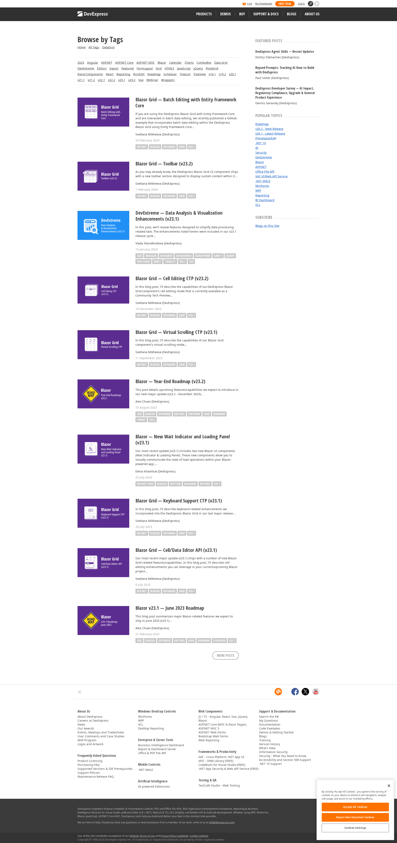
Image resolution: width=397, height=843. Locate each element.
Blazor (162, 63)
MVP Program (87, 740)
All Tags (93, 47)
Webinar (152, 80)
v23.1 (121, 80)
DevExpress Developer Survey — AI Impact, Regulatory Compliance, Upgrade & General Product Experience (285, 93)
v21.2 (91, 80)
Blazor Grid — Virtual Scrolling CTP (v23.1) (176, 332)
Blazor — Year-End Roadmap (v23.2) (170, 381)
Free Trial (285, 4)
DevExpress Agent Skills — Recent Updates (284, 51)
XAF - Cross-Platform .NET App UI (221, 757)
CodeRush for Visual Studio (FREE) (221, 765)
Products (204, 13)
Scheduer (170, 74)
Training (265, 740)
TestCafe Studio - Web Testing (219, 785)
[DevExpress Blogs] (278, 691)
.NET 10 (260, 143)
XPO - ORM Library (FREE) (215, 761)
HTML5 (169, 68)
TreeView (199, 74)
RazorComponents (90, 74)
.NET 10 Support (270, 764)
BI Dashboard (264, 200)
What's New (267, 748)
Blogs (291, 13)
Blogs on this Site (267, 226)
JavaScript (184, 68)
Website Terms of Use (142, 836)
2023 (81, 63)
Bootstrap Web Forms (213, 736)
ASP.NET (106, 63)
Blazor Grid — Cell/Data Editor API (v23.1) (176, 550)
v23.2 (131, 80)
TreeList (185, 74)
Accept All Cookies (355, 806)
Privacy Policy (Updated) (174, 836)
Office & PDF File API (152, 753)
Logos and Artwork (90, 744)
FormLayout (145, 68)
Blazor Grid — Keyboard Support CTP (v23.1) (178, 501)
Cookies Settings (355, 827)
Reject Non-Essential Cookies (355, 817)
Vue (140, 80)
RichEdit (139, 74)
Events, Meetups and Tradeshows (101, 732)
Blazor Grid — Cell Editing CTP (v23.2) (171, 278)
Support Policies (89, 773)
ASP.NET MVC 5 (208, 728)
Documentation (269, 724)
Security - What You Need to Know (282, 756)
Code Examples (269, 728)
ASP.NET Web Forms (212, 732)
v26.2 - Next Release (269, 129)
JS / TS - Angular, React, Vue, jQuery (223, 717)
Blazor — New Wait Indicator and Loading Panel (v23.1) (182, 440)
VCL (257, 205)
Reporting (123, 74)
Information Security (273, 752)
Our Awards (86, 728)
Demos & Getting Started (276, 732)
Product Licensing (90, 761)
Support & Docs (266, 13)
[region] (355, 810)
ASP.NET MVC (145, 63)
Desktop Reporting (151, 728)
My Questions (268, 720)
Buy (242, 13)
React (110, 74)
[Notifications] (316, 3)
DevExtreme (86, 68)
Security (261, 152)
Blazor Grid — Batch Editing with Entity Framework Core (185, 103)
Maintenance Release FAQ (96, 776)
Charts (189, 63)
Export (114, 68)
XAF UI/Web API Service (271, 176)
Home (82, 47)
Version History (269, 744)
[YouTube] (315, 691)
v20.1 (232, 74)
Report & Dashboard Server (157, 749)
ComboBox (204, 63)
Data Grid (220, 63)
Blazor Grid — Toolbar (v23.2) (164, 164)
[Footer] (80, 692)
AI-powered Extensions (154, 786)
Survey (141, 420)
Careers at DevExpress (93, 720)
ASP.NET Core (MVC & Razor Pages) (222, 724)
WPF (258, 191)
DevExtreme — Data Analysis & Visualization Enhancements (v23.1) (178, 216)
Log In (301, 3)
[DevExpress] (90, 4)
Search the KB (269, 717)
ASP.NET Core (124, 63)
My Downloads (263, 3)
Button (175, 484)
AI (256, 148)
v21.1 (81, 80)
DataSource (183, 256)
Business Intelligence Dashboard (161, 745)
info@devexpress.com (221, 822)
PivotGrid (212, 68)
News (81, 724)
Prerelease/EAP (265, 138)
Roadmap (154, 74)
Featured (127, 68)
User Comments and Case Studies (101, 736)
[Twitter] (305, 691)
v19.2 (222, 74)
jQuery (198, 68)
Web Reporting (208, 740)
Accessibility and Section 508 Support (285, 760)
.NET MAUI (262, 181)
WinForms (262, 186)
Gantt (218, 256)
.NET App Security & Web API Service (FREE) (228, 769)
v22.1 (101, 80)
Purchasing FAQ (89, 765)
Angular (92, 63)
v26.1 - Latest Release (270, 133)
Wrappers (168, 80)
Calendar (175, 63)
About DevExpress (90, 717)
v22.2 (111, 80)
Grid (159, 68)
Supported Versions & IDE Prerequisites (105, 769)
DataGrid (108, 47)
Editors (102, 68)
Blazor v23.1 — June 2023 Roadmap (169, 608)
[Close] (388, 785)
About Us (312, 13)
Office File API (264, 171)
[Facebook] (295, 691)
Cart (249, 3)
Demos (225, 13)
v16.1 (212, 74)
